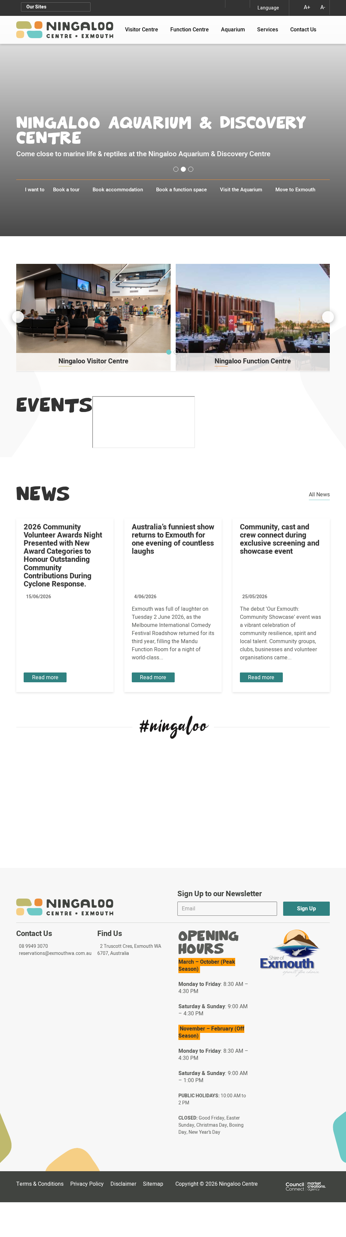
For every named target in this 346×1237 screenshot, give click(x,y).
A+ (307, 7)
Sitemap (154, 1184)
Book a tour (66, 189)
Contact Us (303, 30)
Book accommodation (118, 189)
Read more (45, 678)
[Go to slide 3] (190, 169)
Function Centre (192, 30)
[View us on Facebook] (244, 3)
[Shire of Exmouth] (290, 953)
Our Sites (36, 6)
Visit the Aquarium (241, 189)
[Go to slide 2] (183, 169)
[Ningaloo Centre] (64, 29)
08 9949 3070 (33, 946)
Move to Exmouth (295, 189)
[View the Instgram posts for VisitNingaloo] (173, 727)
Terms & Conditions (40, 1184)
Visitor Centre (144, 30)
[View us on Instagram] (231, 3)
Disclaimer (123, 1184)
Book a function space (181, 189)
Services (270, 30)
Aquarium (236, 30)
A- (322, 7)
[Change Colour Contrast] (293, 7)
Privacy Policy (87, 1184)
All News (319, 495)
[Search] (325, 26)
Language (268, 7)
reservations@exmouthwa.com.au (55, 953)
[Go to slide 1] (175, 169)
